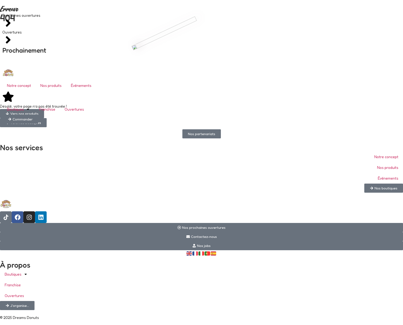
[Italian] (201, 253)
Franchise (47, 109)
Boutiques (15, 109)
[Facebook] (17, 217)
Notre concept (19, 85)
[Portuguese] (208, 253)
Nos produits (51, 85)
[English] (189, 253)
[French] (195, 253)
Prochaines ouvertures (21, 15)
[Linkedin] (41, 217)
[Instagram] (29, 217)
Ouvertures (12, 32)
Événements (81, 85)
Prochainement (24, 50)
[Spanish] (214, 253)
